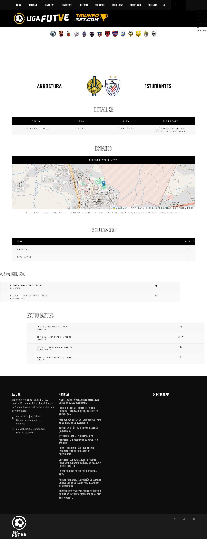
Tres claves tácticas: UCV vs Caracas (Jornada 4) (78, 429)
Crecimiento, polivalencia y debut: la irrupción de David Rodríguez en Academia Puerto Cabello (80, 463)
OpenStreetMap (160, 208)
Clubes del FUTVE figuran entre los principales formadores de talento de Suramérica (78, 411)
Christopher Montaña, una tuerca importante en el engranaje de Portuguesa (76, 451)
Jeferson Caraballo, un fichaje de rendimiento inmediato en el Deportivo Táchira (78, 439)
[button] (103, 183)
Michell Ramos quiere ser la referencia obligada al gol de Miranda (79, 401)
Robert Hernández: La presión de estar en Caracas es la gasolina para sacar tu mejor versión (80, 483)
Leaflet (121, 208)
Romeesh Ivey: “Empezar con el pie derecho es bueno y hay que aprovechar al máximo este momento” (80, 494)
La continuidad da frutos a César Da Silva (78, 473)
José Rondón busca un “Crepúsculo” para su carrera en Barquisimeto (80, 421)
